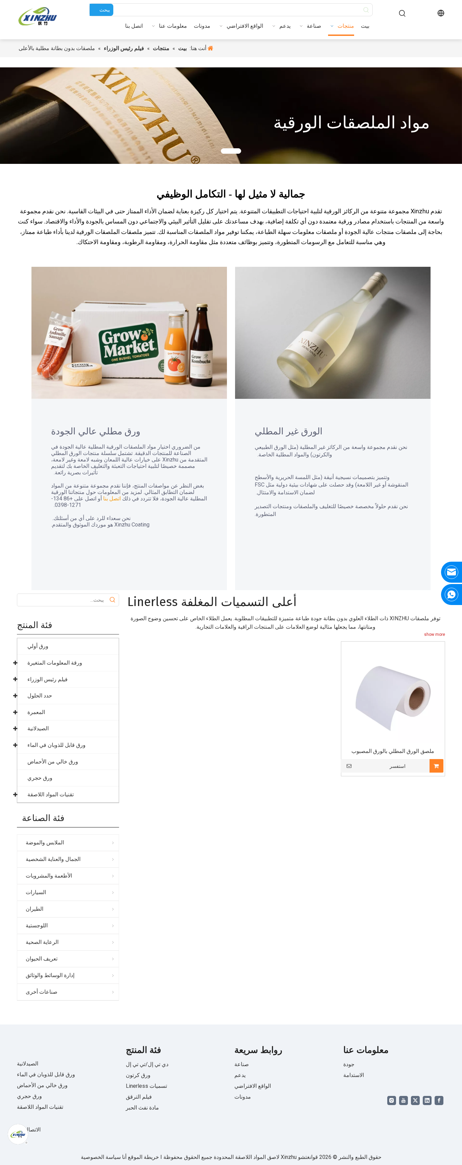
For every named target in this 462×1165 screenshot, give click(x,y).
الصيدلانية (27, 1063)
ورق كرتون (138, 1075)
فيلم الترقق (139, 1097)
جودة (348, 1064)
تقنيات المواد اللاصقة (40, 1107)
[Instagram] (391, 1100)
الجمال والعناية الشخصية (53, 859)
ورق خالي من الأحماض (42, 1085)
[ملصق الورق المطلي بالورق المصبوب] (393, 693)
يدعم (240, 1075)
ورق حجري (29, 1096)
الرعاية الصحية (42, 942)
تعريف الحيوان (41, 958)
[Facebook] (439, 1100)
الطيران (34, 909)
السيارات (36, 892)
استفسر (398, 766)
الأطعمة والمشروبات (49, 875)
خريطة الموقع (142, 1157)
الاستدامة (353, 1075)
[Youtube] (403, 1100)
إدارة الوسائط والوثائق (50, 975)
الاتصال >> (29, 1129)
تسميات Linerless (146, 1086)
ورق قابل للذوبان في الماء (46, 1074)
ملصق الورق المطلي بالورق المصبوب (392, 751)
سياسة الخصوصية (101, 1157)
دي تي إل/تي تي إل (147, 1064)
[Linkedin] (427, 1100)
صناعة (241, 1064)
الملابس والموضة (45, 842)
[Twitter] (415, 1100)
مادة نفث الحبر (142, 1107)
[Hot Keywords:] (402, 13)
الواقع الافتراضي (252, 1086)
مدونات (242, 1097)
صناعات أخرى (41, 992)
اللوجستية (37, 925)
